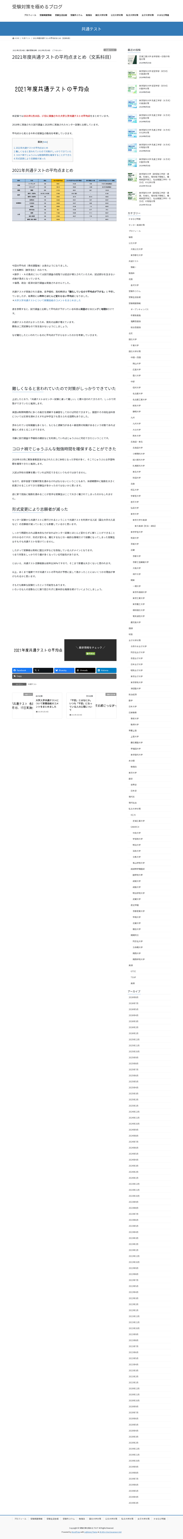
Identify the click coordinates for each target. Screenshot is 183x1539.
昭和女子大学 (137, 670)
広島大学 (137, 369)
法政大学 (137, 850)
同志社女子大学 (138, 652)
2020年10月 (134, 1400)
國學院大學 (138, 874)
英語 (131, 965)
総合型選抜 (136, 327)
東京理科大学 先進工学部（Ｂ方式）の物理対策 (155, 146)
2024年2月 (133, 1171)
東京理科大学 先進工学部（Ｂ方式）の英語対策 (155, 102)
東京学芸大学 (137, 531)
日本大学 (133, 706)
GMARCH (135, 826)
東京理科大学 (137, 754)
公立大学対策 (111, 1518)
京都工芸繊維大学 (141, 562)
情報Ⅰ (134, 267)
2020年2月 (133, 1442)
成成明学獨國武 (138, 868)
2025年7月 (133, 1069)
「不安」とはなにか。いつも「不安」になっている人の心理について (80, 704)
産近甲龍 (135, 905)
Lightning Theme (90, 1532)
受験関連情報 (135, 303)
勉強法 (134, 766)
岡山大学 (137, 363)
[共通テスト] (22, 703)
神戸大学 (137, 574)
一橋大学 (137, 586)
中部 (133, 381)
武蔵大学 (137, 899)
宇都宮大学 (136, 495)
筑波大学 (135, 537)
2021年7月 (133, 1346)
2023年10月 (134, 1195)
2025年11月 (134, 1045)
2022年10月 (134, 1262)
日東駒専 (133, 712)
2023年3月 (133, 1238)
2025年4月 (133, 1087)
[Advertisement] (64, 243)
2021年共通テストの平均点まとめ (31, 147)
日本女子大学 (137, 664)
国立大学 (133, 339)
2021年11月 (134, 1322)
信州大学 (137, 387)
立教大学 (137, 856)
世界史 (134, 784)
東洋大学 (133, 772)
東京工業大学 (139, 598)
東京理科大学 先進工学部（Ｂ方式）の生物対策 (155, 116)
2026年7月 (133, 1003)
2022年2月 (133, 1304)
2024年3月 (133, 1165)
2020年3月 (133, 1436)
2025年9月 (133, 1057)
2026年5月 (133, 1009)
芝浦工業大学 (139, 820)
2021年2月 (133, 1376)
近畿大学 (137, 923)
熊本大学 (137, 435)
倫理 (131, 237)
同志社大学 (138, 941)
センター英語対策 (137, 224)
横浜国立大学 (139, 610)
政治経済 (133, 694)
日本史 (134, 790)
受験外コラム (135, 291)
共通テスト (110, 50)
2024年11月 (134, 1117)
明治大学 (137, 844)
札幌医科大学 (139, 465)
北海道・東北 (137, 441)
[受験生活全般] (106, 703)
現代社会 (133, 802)
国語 (131, 628)
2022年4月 (133, 1292)
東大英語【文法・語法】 (146, 525)
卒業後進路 (136, 315)
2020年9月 (133, 1406)
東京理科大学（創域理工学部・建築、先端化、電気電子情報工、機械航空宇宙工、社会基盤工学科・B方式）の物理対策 (155, 197)
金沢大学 (135, 285)
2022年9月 (133, 1268)
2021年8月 (133, 1340)
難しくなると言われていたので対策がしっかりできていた (42, 151)
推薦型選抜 (136, 321)
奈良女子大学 (137, 658)
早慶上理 (133, 730)
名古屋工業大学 (140, 399)
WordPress (76, 1532)
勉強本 (132, 273)
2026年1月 (133, 1033)
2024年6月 (133, 1147)
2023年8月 (133, 1207)
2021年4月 (133, 1364)
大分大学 (137, 429)
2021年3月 (133, 1370)
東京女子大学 (137, 676)
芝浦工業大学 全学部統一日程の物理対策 (154, 58)
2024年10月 (134, 1123)
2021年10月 (134, 1328)
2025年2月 (133, 1099)
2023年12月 (134, 1183)
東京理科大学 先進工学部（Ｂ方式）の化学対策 (155, 131)
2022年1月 (133, 1310)
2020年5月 (133, 1424)
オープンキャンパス (140, 309)
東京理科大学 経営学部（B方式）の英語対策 (154, 72)
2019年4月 (133, 1496)
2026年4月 (133, 1015)
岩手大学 (135, 501)
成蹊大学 (137, 887)
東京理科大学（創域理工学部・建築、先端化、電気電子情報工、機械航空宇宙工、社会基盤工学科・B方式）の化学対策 (155, 178)
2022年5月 (133, 1286)
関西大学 (137, 953)
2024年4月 (133, 1159)
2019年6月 (133, 1484)
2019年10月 (134, 1460)
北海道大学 (138, 447)
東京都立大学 (137, 255)
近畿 (133, 549)
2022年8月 (133, 1274)
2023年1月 (133, 1250)
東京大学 (135, 513)
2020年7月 (133, 1412)
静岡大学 (137, 411)
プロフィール (135, 230)
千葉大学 (135, 345)
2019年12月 (134, 1448)
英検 (133, 983)
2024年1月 (133, 1177)
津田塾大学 (136, 688)
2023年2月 (133, 1244)
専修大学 (135, 718)
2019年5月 (133, 1490)
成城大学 (137, 881)
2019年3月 (133, 1502)
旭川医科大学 (139, 459)
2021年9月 (133, 1334)
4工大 (133, 814)
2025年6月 (133, 1075)
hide (45, 141)
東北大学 (137, 471)
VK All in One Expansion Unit (111, 1532)
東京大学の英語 (140, 519)
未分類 (132, 760)
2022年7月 (133, 1280)
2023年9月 (133, 1201)
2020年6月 (133, 1418)
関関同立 (135, 935)
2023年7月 (133, 1213)
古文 (131, 333)
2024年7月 (133, 1141)
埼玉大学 (135, 489)
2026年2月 (133, 1027)
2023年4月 (133, 1232)
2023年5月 (133, 1225)
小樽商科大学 (139, 453)
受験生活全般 (135, 297)
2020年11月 (134, 1394)
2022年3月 (133, 1298)
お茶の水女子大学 (139, 646)
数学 (131, 700)
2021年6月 (133, 1352)
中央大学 (137, 832)
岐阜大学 (137, 405)
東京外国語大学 (140, 592)
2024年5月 (133, 1153)
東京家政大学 (137, 682)
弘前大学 (135, 507)
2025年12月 (134, 1039)
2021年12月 (134, 1316)
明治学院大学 (139, 893)
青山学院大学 (139, 862)
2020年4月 (133, 1430)
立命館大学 (138, 947)
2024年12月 (134, 1111)
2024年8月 (133, 1135)
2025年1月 (133, 1105)
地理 (131, 634)
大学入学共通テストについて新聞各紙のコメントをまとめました (47, 300)
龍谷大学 (137, 929)
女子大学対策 (135, 640)
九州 (133, 417)
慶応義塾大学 (137, 742)
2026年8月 (133, 997)
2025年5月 (133, 1081)
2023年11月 (134, 1189)
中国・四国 (136, 357)
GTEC (133, 971)
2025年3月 (133, 1093)
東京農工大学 (139, 604)
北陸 (131, 279)
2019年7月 (133, 1478)
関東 (133, 580)
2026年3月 (133, 1021)
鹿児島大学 (136, 622)
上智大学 (135, 736)
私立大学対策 (135, 808)
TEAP (133, 977)
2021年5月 (133, 1358)
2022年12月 (134, 1256)
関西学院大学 (139, 959)
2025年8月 (133, 1063)
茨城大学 (135, 543)
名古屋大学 (138, 393)
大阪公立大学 (137, 249)
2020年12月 (134, 1388)
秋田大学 (137, 477)
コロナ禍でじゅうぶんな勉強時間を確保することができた (42, 154)
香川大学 (137, 375)
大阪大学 (137, 568)
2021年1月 (133, 1382)
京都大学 (137, 556)
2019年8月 (133, 1472)
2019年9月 (133, 1466)
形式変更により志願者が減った (30, 158)
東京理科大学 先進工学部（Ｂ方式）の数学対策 (155, 160)
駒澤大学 (135, 724)
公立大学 (133, 243)
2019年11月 (134, 1454)
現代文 (132, 796)
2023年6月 (133, 1219)
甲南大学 (137, 917)
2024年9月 (133, 1129)
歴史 (131, 778)
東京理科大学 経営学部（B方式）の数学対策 (154, 87)
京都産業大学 (139, 911)
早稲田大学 (136, 748)
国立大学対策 (135, 351)
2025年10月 (134, 1051)
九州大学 (137, 423)
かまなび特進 (135, 218)
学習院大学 (138, 838)
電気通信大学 (139, 616)
